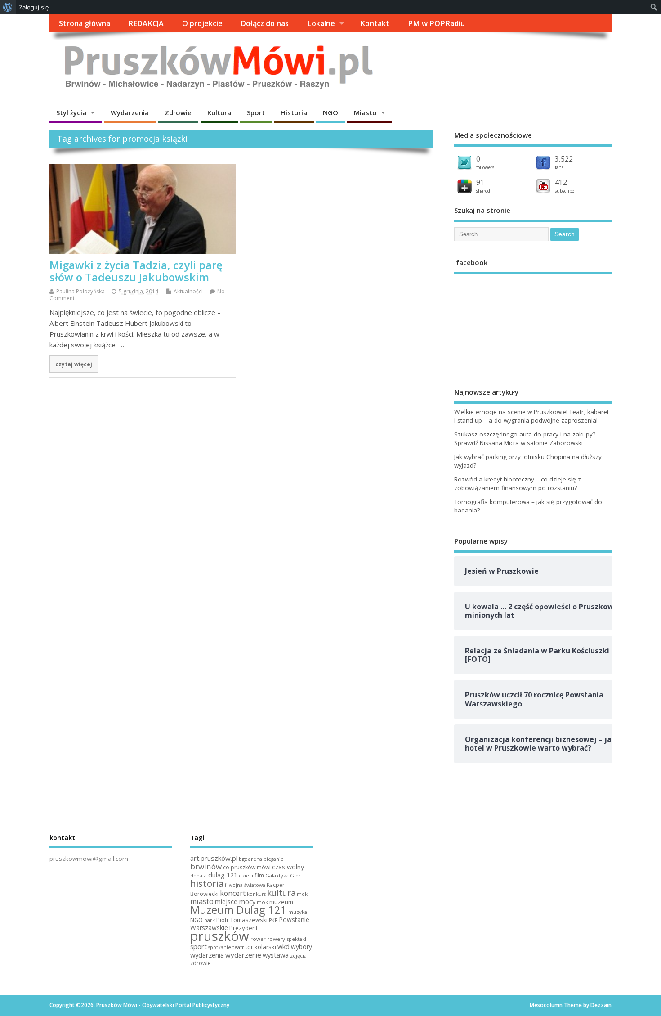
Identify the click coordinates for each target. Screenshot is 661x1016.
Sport (256, 112)
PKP (273, 920)
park (209, 920)
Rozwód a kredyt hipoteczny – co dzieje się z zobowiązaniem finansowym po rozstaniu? (517, 483)
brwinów (206, 866)
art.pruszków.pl (213, 858)
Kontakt (374, 23)
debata (198, 875)
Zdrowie (178, 112)
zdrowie (200, 963)
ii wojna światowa (245, 885)
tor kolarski (261, 947)
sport (198, 946)
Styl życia (71, 112)
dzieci (246, 875)
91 (480, 182)
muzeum (281, 902)
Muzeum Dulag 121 (238, 910)
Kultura (219, 112)
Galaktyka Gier (283, 875)
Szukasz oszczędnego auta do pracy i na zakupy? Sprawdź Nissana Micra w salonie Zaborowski (524, 438)
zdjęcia (298, 955)
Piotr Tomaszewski (242, 920)
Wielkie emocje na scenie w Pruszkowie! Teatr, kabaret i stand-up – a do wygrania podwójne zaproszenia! (531, 416)
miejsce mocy (235, 901)
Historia (294, 112)
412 (561, 182)
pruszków (219, 936)
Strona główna (84, 23)
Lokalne (321, 23)
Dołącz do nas (265, 23)
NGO (330, 112)
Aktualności (188, 291)
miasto (202, 901)
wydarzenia (207, 954)
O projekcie (202, 23)
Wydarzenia (130, 112)
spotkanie (219, 947)
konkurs (256, 894)
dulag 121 (222, 875)
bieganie (274, 859)
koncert (233, 893)
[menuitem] (8, 7)
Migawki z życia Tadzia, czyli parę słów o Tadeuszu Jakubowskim (136, 270)
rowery (276, 938)
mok (262, 902)
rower (258, 938)
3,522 (564, 159)
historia (206, 883)
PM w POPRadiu (436, 23)
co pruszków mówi (247, 867)
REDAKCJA (146, 23)
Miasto (365, 112)
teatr (238, 947)
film (259, 875)
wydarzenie (243, 954)
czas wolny (288, 867)
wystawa (276, 954)
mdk (302, 893)
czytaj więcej (73, 364)
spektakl (296, 938)
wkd (283, 946)
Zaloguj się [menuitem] (34, 7)
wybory (301, 946)
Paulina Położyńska (80, 291)
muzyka (297, 911)
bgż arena (250, 858)
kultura (281, 892)
